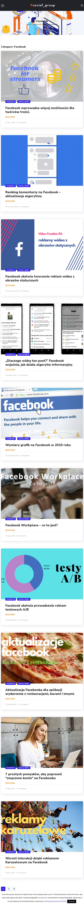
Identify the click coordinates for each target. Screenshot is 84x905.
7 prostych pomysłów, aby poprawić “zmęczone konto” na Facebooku (33, 776)
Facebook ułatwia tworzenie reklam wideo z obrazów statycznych (39, 278)
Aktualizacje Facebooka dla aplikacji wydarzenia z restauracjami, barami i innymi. (40, 692)
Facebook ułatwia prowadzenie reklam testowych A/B (35, 607)
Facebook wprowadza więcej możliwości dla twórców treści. (39, 110)
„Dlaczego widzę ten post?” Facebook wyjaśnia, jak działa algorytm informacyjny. (39, 363)
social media (24, 102)
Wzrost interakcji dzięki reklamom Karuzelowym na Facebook (32, 860)
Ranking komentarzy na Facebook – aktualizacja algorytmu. (33, 194)
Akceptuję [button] (72, 901)
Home (28, 24)
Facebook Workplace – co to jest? (31, 525)
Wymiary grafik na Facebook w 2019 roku (38, 445)
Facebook (10, 102)
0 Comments (22, 123)
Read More (10, 117)
